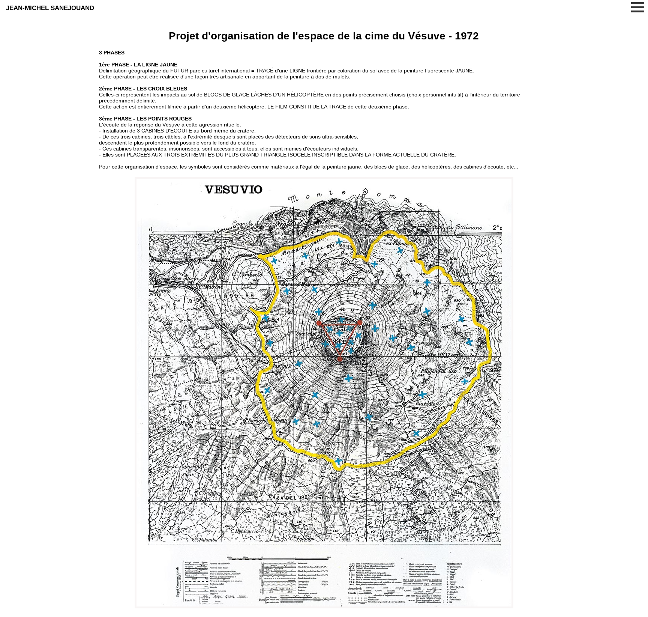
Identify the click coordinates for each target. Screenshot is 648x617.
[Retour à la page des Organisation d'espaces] (324, 606)
